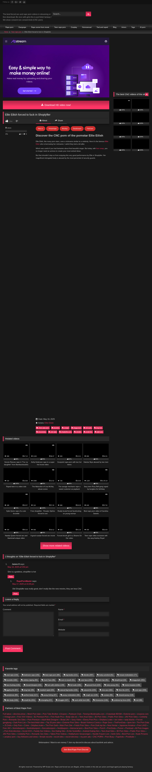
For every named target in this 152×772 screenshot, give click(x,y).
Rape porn (9, 27)
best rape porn (52, 675)
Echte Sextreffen (74, 731)
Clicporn (63, 714)
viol (139, 700)
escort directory (72, 737)
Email (61, 620)
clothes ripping (30, 680)
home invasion (132, 685)
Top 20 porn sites (53, 723)
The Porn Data (143, 723)
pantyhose (12, 695)
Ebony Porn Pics (90, 720)
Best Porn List (128, 734)
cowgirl (66, 428)
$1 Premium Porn (41, 717)
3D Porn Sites (100, 717)
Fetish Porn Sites (81, 725)
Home (6, 32)
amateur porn (10, 737)
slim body (12, 700)
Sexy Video (76, 720)
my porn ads (85, 737)
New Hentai (112, 725)
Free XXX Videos (24, 717)
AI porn (142, 27)
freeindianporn (19, 728)
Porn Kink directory (12, 731)
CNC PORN (98, 737)
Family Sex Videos (42, 731)
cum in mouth (68, 680)
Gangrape (22, 27)
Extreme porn (129, 714)
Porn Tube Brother (50, 714)
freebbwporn (62, 728)
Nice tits (124, 690)
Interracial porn (76, 728)
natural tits (90, 690)
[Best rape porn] (22, 9)
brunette (56, 428)
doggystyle (77, 428)
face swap (100, 148)
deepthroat (120, 680)
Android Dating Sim (91, 731)
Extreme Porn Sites (71, 723)
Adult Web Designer (50, 720)
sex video (118, 720)
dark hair (103, 680)
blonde (88, 675)
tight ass (100, 432)
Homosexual (86, 27)
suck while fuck (82, 700)
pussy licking (50, 695)
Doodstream (77, 128)
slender (78, 432)
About (44, 121)
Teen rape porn (60, 27)
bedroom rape (31, 675)
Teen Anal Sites (86, 717)
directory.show (19, 714)
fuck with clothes (55, 685)
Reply (11, 577)
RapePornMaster (24, 581)
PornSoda (111, 728)
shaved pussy (126, 695)
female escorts (46, 737)
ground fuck (94, 685)
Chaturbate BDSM (114, 714)
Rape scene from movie (40, 27)
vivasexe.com (142, 714)
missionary (42, 432)
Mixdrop (64, 128)
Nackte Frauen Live (101, 734)
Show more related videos (56, 545)
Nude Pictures (142, 734)
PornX (102, 728)
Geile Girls (115, 734)
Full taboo (7, 714)
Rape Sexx (107, 723)
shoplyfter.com (66, 432)
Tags (133, 27)
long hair (99, 428)
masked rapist (47, 690)
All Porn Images (141, 728)
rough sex (92, 695)
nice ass (107, 690)
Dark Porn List (19, 723)
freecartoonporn (48, 728)
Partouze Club (75, 714)
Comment (7, 610)
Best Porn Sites (91, 728)
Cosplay (74, 27)
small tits (89, 432)
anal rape (12, 675)
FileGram (90, 128)
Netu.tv (40, 128)
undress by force (122, 700)
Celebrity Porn (24, 734)
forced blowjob (33, 685)
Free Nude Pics (57, 717)
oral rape (54, 432)
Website (61, 630)
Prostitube (130, 737)
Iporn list (131, 723)
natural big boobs (69, 690)
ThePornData (120, 723)
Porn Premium (34, 720)
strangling (46, 700)
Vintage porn (9, 717)
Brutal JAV (65, 720)
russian (108, 695)
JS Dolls (8, 725)
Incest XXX (27, 731)
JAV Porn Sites (131, 717)
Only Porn (18, 725)
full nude (88, 428)
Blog (114, 27)
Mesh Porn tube (34, 714)
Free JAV (7, 728)
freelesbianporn (33, 728)
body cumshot (106, 675)
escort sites (59, 737)
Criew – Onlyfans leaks (33, 725)
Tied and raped (102, 27)
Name (61, 610)
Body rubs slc (71, 717)
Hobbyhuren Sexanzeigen (80, 734)
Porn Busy (109, 737)
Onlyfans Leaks (105, 720)
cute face (86, 680)
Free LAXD (142, 725)
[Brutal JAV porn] (131, 19)
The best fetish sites (35, 723)
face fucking (13, 685)
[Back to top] (144, 765)
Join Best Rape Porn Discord (76, 750)
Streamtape (53, 128)
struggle (63, 700)
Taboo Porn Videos (58, 734)
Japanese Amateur (127, 725)
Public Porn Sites (115, 717)
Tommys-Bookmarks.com (93, 714)
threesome (101, 700)
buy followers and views (28, 737)
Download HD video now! (57, 105)
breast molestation (128, 675)
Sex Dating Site (58, 731)
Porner (120, 728)
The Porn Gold (51, 725)
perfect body (31, 695)
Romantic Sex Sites (17, 720)
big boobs (72, 675)
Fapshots (120, 737)
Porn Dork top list (98, 725)
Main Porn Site (66, 725)
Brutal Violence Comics (91, 723)
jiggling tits (12, 690)
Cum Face (49, 680)
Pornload (129, 728)
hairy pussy (113, 685)
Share (60, 121)
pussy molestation (71, 695)
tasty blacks (129, 720)
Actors (123, 27)
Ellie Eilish (49, 423)
